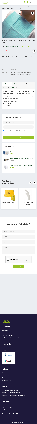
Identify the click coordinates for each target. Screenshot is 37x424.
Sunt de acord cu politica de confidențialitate (16, 130)
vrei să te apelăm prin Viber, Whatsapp (14, 133)
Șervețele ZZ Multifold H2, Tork (19, 151)
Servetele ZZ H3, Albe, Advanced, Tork (21, 158)
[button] (30, 182)
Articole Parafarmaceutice (21, 7)
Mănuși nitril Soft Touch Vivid (28, 203)
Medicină (27, 74)
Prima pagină (5, 7)
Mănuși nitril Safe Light (10, 202)
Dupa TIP (11, 7)
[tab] (7, 84)
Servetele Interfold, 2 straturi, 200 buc (21, 165)
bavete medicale (16, 76)
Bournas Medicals (12, 46)
